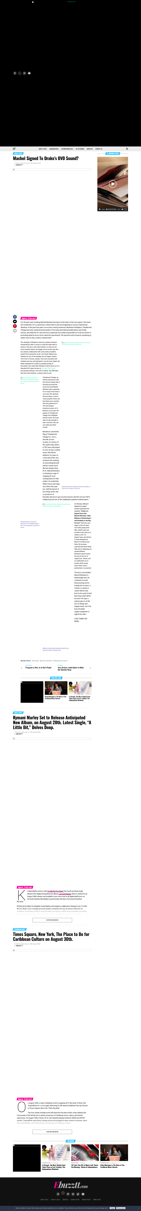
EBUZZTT (19, 165)
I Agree (112, 1208)
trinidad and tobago (60, 661)
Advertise (90, 149)
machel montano (46, 661)
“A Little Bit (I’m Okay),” (55, 891)
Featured (36, 661)
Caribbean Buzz (54, 149)
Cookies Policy (75, 1200)
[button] (113, 184)
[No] (139, 1208)
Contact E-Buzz (55, 1200)
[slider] (111, 209)
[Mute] (122, 209)
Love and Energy (65, 894)
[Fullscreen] (126, 209)
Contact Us (98, 149)
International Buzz (67, 149)
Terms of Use (97, 1200)
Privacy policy (121, 1208)
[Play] (100, 209)
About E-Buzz (43, 149)
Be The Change (80, 149)
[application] (112, 184)
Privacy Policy (86, 1200)
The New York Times (48, 368)
